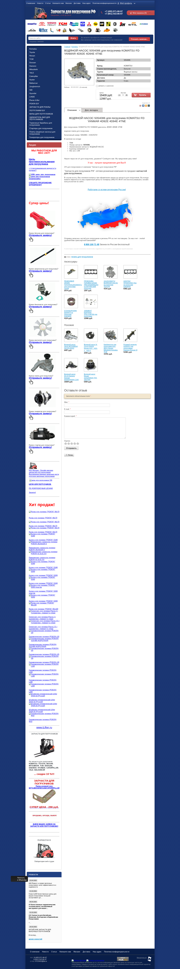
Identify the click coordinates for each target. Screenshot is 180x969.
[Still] (132, 24)
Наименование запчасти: (79, 147)
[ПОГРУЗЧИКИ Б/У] (65, 30)
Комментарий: (70, 416)
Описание (72, 110)
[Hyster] (108, 24)
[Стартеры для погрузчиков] (98, 30)
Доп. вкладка (91, 110)
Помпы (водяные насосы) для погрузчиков (42, 133)
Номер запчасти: (76, 145)
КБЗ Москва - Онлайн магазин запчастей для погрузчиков (41, 471)
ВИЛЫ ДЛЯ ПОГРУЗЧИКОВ (41, 114)
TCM (31, 59)
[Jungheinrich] (122, 24)
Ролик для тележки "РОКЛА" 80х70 (43, 518)
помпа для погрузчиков (82, 257)
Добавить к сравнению (106, 86)
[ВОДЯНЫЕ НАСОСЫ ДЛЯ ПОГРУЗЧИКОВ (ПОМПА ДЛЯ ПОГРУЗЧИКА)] (42, 372)
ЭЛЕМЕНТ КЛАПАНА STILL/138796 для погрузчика (90, 313)
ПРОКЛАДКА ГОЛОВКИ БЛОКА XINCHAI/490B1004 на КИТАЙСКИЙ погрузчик (91, 284)
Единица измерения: (77, 149)
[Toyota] (42, 24)
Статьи (48, 3)
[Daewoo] (83, 24)
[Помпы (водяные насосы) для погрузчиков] (107, 30)
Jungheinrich (34, 86)
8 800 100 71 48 (91, 244)
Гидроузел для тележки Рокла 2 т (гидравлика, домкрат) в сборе (42, 618)
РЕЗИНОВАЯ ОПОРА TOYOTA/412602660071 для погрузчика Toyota (73, 284)
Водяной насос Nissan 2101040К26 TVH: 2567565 (90, 377)
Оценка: (67, 441)
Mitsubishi (33, 69)
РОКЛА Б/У (34, 104)
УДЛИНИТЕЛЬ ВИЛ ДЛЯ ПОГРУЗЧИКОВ (39, 118)
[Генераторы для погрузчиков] (115, 30)
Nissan (32, 56)
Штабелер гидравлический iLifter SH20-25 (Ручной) (42, 711)
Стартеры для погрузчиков (40, 128)
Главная (67, 47)
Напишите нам (58, 3)
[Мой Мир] (148, 105)
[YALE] (95, 24)
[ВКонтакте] (143, 105)
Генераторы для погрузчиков (41, 137)
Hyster (32, 80)
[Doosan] (73, 24)
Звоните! (32, 492)
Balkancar (33, 83)
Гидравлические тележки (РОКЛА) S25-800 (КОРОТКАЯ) (42, 645)
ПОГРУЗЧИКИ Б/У (37, 110)
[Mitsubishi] (89, 24)
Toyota (32, 52)
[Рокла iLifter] (43, 30)
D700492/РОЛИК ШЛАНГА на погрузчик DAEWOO (70, 313)
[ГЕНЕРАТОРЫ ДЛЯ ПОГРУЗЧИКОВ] (42, 407)
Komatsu (33, 49)
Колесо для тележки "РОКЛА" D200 (43, 575)
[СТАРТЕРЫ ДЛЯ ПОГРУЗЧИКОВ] (42, 443)
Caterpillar (33, 76)
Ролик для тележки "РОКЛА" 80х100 (43, 609)
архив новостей (35, 939)
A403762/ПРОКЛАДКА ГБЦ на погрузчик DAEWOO (130, 284)
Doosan (32, 62)
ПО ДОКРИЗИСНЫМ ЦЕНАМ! (41, 488)
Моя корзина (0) (140, 13)
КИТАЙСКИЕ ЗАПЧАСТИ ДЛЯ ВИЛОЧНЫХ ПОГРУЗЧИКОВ (40, 930)
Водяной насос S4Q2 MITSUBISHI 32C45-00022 (71, 346)
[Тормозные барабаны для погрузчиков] (89, 30)
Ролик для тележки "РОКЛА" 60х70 (43, 532)
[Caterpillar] (102, 24)
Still (30, 90)
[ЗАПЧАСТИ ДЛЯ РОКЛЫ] (58, 30)
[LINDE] (32, 30)
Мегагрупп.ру (142, 958)
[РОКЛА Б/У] (52, 30)
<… (43, 919)
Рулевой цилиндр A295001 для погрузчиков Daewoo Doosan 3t (130, 347)
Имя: (66, 402)
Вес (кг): (72, 151)
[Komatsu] (32, 24)
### (30, 883)
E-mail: (67, 409)
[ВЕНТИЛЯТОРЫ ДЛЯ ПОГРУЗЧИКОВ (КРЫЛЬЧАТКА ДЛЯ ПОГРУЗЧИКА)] (42, 336)
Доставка (77, 3)
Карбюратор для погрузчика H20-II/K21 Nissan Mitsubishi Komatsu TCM (111, 348)
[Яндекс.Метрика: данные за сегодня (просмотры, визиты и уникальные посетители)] (79, 961)
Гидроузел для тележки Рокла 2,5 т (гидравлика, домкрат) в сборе (43, 628)
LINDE (32, 97)
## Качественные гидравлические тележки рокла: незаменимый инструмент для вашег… (42, 906)
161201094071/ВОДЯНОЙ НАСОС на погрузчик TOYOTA (111, 284)
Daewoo (32, 66)
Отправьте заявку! (40, 235)
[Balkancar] (115, 24)
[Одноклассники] (146, 105)
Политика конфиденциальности (104, 3)
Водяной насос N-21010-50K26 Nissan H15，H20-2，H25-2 (91, 348)
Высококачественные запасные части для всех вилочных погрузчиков (44, 475)
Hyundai (32, 93)
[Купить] (142, 95)
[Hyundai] (143, 24)
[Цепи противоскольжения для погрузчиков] (40, 480)
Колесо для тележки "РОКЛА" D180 (43, 540)
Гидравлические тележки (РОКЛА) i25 (44, 654)
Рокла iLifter (34, 100)
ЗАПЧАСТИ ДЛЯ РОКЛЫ (39, 107)
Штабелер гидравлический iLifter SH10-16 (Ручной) (42, 701)
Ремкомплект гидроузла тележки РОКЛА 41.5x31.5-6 (42, 559)
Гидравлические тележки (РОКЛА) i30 (44, 662)
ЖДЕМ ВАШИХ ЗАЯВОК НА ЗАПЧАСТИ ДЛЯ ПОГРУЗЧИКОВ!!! (44, 825)
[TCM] (62, 24)
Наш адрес (86, 3)
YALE (31, 73)
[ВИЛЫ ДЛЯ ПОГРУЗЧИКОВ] (72, 30)
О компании (30, 3)
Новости (40, 3)
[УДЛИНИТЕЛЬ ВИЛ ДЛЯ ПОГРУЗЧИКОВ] (80, 30)
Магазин (68, 3)
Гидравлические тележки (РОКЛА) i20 (44, 637)
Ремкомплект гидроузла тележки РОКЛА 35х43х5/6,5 (42, 549)
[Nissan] (51, 24)
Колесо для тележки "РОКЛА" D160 (43, 583)
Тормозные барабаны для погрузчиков (40, 124)
